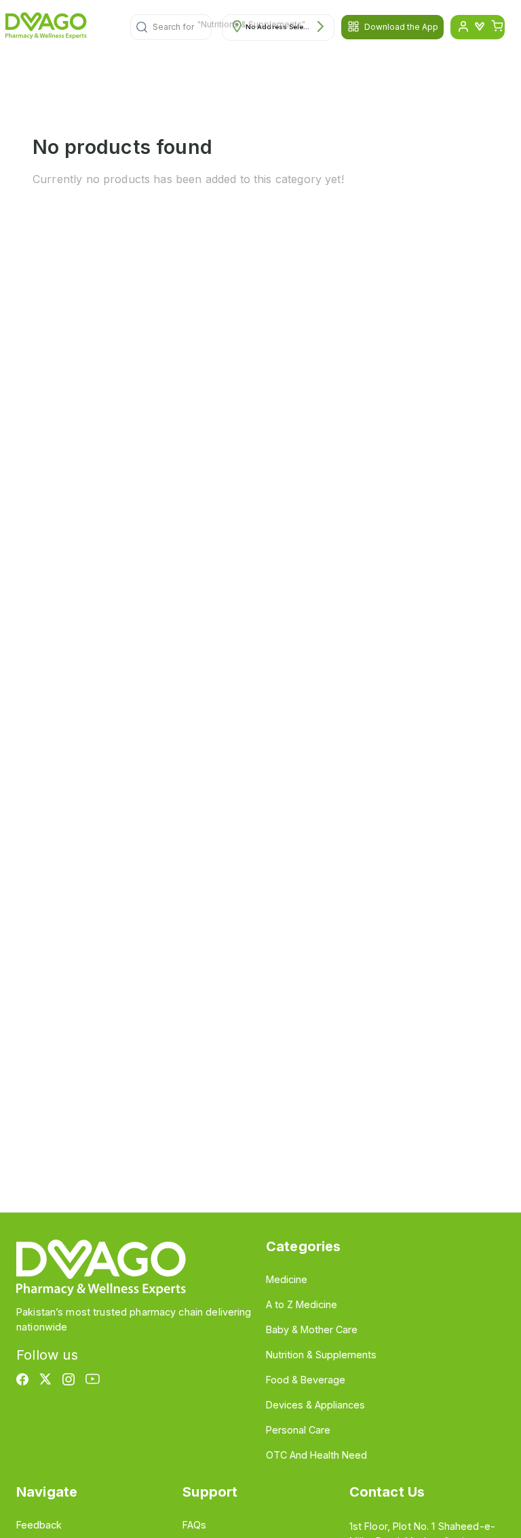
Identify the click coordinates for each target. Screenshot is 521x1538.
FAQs (194, 1525)
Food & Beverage (305, 1379)
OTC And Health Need (316, 1455)
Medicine (286, 1279)
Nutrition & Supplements (321, 1354)
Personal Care (298, 1430)
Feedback (39, 1525)
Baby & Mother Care (312, 1329)
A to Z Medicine (301, 1304)
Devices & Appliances (315, 1405)
